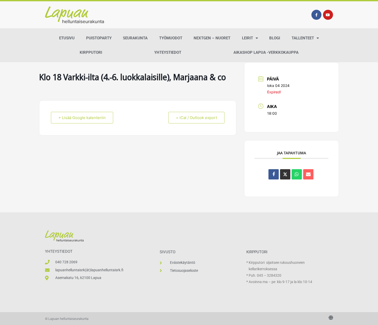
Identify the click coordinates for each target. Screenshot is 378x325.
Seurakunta (135, 38)
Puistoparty (99, 38)
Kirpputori (91, 52)
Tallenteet (303, 38)
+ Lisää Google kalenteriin (82, 117)
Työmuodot (170, 38)
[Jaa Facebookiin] (273, 174)
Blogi (274, 38)
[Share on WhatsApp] (297, 174)
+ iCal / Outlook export (196, 117)
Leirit (247, 38)
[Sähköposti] (308, 174)
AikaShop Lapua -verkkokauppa (266, 52)
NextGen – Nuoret (212, 38)
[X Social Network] (285, 174)
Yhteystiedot (167, 52)
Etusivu (67, 38)
